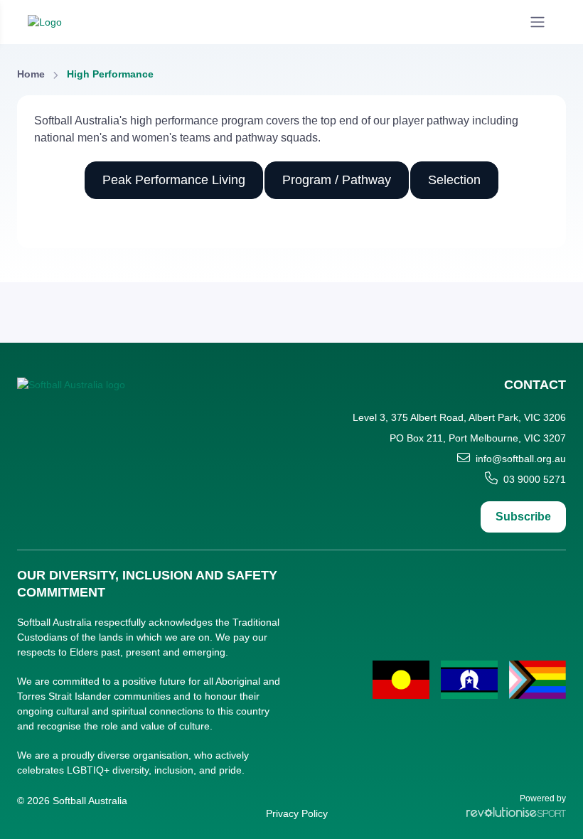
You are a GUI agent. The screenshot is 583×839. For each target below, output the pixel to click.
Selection (454, 180)
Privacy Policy (297, 813)
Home (31, 74)
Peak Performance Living (173, 180)
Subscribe (523, 517)
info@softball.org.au (521, 458)
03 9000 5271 (534, 479)
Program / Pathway (336, 180)
